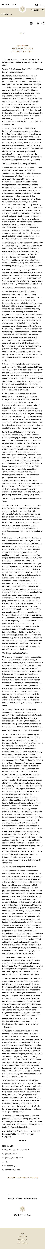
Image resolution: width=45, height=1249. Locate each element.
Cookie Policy (22, 1240)
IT (25, 33)
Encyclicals (6, 14)
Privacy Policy (22, 1243)
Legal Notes (22, 1237)
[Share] (42, 24)
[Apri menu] (42, 5)
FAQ (22, 1234)
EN (21, 33)
